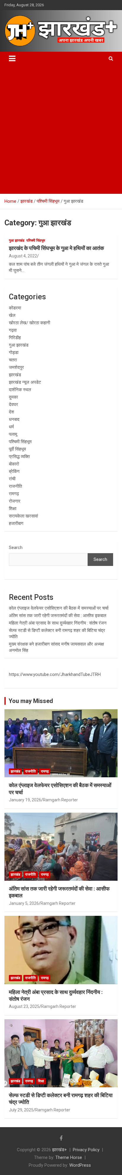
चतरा (13, 360)
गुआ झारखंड (16, 240)
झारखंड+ (59, 1149)
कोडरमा (15, 308)
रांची (12, 479)
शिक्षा (12, 508)
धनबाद (14, 419)
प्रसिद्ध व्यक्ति (19, 456)
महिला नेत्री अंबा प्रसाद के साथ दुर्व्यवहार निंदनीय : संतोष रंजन (58, 623)
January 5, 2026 (24, 903)
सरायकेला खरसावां (23, 516)
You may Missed (31, 700)
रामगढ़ (14, 493)
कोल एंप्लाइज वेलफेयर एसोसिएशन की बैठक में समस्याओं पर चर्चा (58, 608)
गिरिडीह (15, 337)
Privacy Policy (86, 1149)
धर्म (11, 427)
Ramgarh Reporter (60, 800)
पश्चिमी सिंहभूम (35, 240)
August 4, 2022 (23, 256)
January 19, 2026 (25, 800)
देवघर (13, 404)
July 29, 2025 (21, 1110)
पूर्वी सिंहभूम (17, 449)
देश (11, 412)
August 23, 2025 (24, 1006)
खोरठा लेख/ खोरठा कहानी (29, 322)
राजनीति (15, 486)
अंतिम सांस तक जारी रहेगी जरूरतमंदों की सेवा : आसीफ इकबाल (57, 615)
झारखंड (15, 374)
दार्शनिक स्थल (20, 389)
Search (16, 547)
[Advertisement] (61, 129)
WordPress (80, 1165)
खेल (12, 315)
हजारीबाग (16, 523)
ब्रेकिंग (14, 471)
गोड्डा (13, 352)
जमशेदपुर (16, 367)
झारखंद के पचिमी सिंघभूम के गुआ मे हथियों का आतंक (56, 248)
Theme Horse (68, 1157)
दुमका (13, 397)
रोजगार (14, 501)
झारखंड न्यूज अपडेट (25, 382)
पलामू (13, 434)
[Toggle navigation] (12, 58)
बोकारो (14, 464)
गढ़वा (13, 330)
